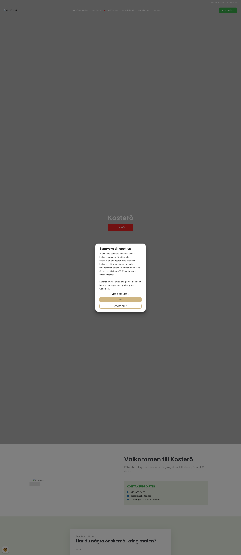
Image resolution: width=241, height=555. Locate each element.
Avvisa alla (120, 306)
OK (120, 299)
